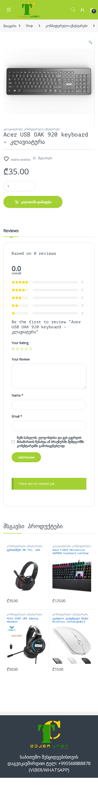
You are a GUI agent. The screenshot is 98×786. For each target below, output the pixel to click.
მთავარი (9, 26)
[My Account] (82, 10)
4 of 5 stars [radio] (26, 348)
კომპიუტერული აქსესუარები (67, 26)
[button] (90, 42)
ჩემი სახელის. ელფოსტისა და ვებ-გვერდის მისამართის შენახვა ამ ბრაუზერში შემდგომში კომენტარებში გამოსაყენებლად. (50, 442)
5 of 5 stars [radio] (30, 348)
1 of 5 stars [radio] (13, 348)
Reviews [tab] (11, 231)
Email (17, 416)
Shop (29, 26)
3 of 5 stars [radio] (21, 348)
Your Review (20, 359)
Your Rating (20, 343)
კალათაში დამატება (36, 202)
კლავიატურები (12, 129)
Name (17, 395)
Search (72, 9)
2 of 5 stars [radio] (17, 348)
